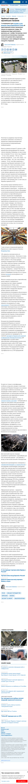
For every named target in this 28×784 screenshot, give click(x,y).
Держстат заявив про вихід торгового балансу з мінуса (11, 580)
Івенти (2, 730)
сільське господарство (14, 593)
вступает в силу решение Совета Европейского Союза (12, 24)
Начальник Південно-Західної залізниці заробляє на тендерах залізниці (13, 721)
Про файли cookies (5, 781)
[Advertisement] (14, 122)
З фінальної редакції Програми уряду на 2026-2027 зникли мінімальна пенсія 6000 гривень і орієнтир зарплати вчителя (17, 12)
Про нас (3, 727)
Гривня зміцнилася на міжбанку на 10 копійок (13, 686)
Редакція (3, 732)
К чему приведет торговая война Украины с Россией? (13, 571)
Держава (14, 16)
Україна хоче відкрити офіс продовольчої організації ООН (12, 691)
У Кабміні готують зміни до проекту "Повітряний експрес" (10, 705)
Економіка (8, 16)
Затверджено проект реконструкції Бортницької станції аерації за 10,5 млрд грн (13, 674)
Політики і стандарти (6, 733)
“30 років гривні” (14, 5)
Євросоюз (5, 595)
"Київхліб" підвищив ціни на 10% (11, 716)
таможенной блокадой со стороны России (13, 464)
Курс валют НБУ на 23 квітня (9, 711)
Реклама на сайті (5, 729)
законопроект (5, 305)
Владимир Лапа (5, 251)
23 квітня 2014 (20, 16)
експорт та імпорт (7, 598)
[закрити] (27, 771)
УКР (23, 2)
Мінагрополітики (20, 598)
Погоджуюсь (22, 781)
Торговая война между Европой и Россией (13, 575)
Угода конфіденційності (6, 735)
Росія (3, 593)
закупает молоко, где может (9, 401)
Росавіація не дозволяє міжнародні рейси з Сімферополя (13, 667)
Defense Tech (4, 5)
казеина (8, 274)
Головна (3, 16)
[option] (14, 10)
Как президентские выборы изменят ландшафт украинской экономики (12, 699)
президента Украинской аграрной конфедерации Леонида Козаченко (13, 336)
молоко (12, 595)
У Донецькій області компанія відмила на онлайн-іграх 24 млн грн (12, 680)
